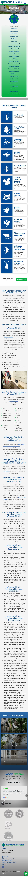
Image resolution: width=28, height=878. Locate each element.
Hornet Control (14, 58)
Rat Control (14, 73)
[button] (25, 2)
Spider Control (14, 78)
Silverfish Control (14, 76)
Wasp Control (14, 88)
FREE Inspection (21, 279)
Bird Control (14, 41)
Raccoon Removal (14, 71)
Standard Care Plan (8, 337)
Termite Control (14, 86)
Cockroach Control (14, 51)
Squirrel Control (14, 81)
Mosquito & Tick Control (14, 68)
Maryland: (7, 850)
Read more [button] (5, 794)
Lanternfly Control (14, 61)
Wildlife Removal (14, 91)
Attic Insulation (14, 31)
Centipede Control (14, 48)
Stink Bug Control (14, 83)
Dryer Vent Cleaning (14, 56)
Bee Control (14, 38)
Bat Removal (14, 33)
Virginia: (7, 852)
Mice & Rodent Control (14, 63)
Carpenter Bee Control (14, 46)
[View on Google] (6, 797)
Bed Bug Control (14, 36)
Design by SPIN (23, 871)
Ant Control (14, 28)
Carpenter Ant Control (14, 43)
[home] (6, 2)
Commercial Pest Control (14, 53)
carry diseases (6, 471)
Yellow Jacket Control (14, 93)
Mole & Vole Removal (14, 66)
